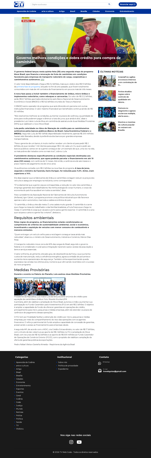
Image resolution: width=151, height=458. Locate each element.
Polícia (19, 415)
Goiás (18, 402)
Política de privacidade (68, 366)
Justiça (19, 405)
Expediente (63, 369)
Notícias (19, 412)
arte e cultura (48, 11)
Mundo (19, 409)
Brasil (72, 11)
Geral (18, 396)
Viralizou (20, 429)
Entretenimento (127, 11)
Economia (109, 11)
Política (19, 419)
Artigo (62, 11)
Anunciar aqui (127, 4)
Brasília (84, 11)
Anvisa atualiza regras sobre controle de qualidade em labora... (125, 97)
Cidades (96, 11)
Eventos (19, 392)
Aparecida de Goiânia (26, 11)
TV (17, 425)
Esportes (20, 389)
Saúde (19, 422)
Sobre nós (62, 362)
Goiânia (19, 399)
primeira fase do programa (28, 87)
